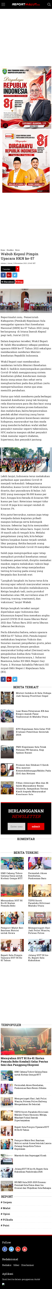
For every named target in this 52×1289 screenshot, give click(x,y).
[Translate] (17, 269)
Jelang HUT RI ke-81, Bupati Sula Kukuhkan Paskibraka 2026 (38, 959)
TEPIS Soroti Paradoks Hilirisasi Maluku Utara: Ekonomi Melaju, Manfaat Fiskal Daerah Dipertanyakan (31, 1116)
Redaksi (6, 1265)
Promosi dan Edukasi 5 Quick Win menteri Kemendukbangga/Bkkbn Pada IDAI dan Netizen (33, 769)
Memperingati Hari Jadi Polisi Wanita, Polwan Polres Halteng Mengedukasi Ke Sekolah (39, 934)
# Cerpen (6, 1202)
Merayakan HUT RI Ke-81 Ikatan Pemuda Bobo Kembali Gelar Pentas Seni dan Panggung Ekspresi (12, 907)
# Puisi (5, 1225)
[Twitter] (14, 275)
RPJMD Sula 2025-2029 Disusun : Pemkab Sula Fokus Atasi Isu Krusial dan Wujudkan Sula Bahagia (32, 1185)
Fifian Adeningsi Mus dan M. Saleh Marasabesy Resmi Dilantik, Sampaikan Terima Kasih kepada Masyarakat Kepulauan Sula (32, 788)
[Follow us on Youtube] (24, 1249)
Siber (16, 1265)
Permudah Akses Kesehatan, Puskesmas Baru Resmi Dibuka (37, 877)
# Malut (5, 1208)
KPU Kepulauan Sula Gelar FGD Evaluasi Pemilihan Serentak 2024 (33, 731)
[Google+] (9, 275)
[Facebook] (3, 275)
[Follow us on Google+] (18, 1249)
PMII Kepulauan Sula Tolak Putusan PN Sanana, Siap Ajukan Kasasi (31, 749)
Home (3, 250)
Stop (20, 281)
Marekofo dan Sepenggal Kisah (30, 1155)
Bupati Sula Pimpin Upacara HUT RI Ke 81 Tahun (11, 958)
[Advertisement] (26, 27)
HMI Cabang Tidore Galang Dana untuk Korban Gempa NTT (12, 876)
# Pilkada (7, 1219)
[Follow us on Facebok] (4, 1249)
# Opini (5, 1214)
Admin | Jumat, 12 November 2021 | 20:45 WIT (18, 263)
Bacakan (8, 281)
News (17, 250)
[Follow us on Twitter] (11, 1249)
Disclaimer (27, 1265)
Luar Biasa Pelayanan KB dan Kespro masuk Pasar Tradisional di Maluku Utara (32, 713)
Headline (10, 250)
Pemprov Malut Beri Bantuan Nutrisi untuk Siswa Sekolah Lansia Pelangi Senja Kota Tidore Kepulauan (12, 934)
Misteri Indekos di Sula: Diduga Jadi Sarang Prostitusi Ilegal (33, 694)
